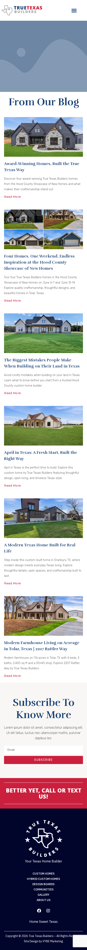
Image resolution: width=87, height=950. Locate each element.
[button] (74, 10)
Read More (12, 197)
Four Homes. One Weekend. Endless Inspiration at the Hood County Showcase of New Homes (39, 262)
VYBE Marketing (52, 941)
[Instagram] (48, 911)
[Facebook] (39, 911)
